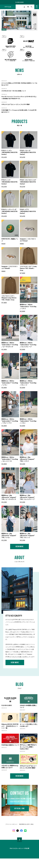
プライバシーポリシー (11, 824)
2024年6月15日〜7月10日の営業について (14, 91)
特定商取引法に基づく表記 (26, 824)
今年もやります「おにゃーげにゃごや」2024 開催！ (16, 104)
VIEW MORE (15, 662)
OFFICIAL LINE (19, 808)
